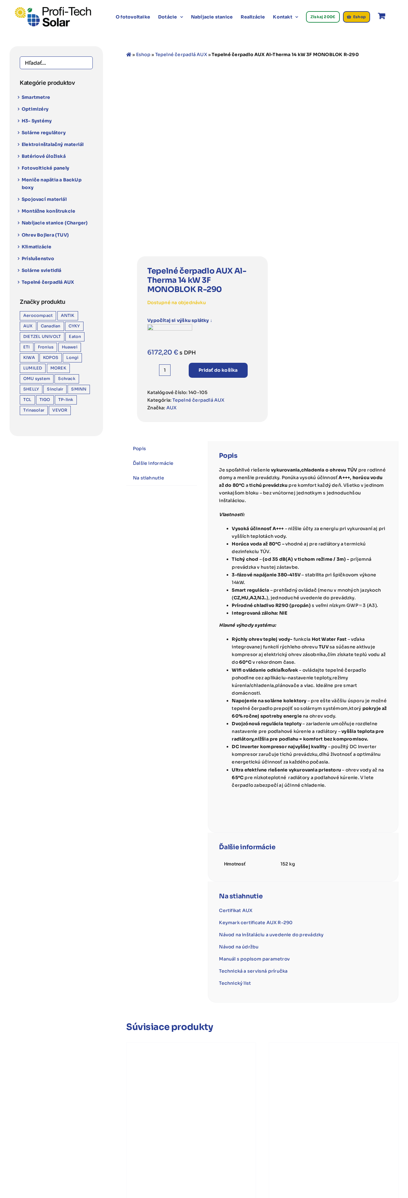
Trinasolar (33, 410)
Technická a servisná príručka (253, 971)
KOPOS (50, 357)
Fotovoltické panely (45, 168)
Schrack (66, 378)
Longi (72, 357)
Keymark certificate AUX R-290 (256, 922)
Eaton (75, 336)
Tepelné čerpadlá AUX (181, 54)
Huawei (69, 347)
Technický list (235, 983)
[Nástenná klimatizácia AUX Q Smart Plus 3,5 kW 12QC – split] (191, 1107)
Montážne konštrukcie (48, 211)
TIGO (45, 399)
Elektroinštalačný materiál (53, 144)
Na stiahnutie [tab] (148, 478)
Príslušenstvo (38, 258)
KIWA (29, 357)
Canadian (51, 326)
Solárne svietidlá (42, 270)
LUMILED (32, 368)
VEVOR (59, 410)
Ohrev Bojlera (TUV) (45, 235)
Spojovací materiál (44, 199)
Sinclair (55, 389)
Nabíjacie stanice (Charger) (55, 223)
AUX (171, 408)
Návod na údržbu (239, 947)
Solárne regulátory (44, 132)
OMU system (36, 378)
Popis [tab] (139, 448)
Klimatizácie (37, 247)
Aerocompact (38, 315)
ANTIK (68, 315)
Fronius (46, 347)
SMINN (78, 389)
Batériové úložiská (44, 156)
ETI (26, 347)
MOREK (58, 368)
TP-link (65, 399)
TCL (27, 399)
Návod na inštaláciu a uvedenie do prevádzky (271, 935)
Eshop (143, 54)
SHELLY (31, 389)
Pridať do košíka (218, 370)
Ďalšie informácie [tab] (153, 463)
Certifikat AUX (235, 910)
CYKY (74, 326)
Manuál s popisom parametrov (254, 959)
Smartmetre (36, 97)
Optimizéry (35, 109)
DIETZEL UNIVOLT (42, 336)
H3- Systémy (37, 121)
